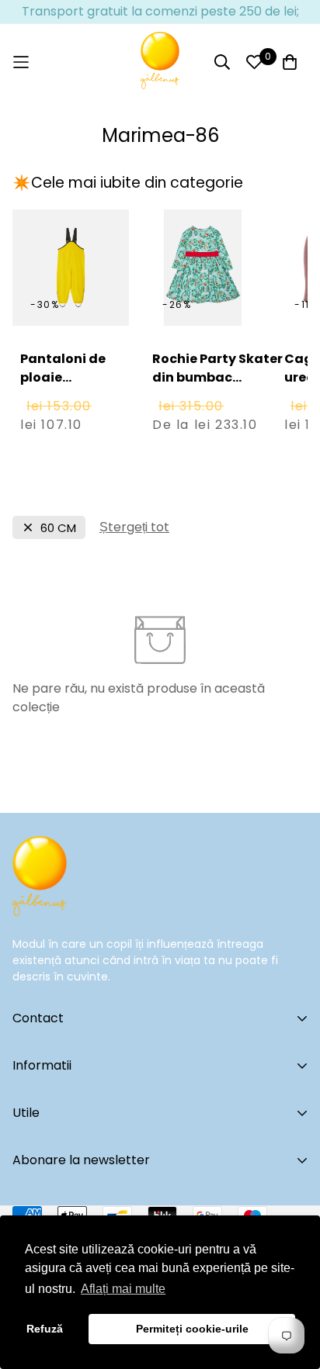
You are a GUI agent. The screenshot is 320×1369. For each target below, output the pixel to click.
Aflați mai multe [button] (123, 1288)
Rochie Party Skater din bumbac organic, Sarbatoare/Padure (217, 386)
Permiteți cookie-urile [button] (192, 1328)
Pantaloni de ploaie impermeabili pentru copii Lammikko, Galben (65, 405)
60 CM (58, 528)
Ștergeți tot (134, 527)
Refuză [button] (44, 1328)
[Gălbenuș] (160, 62)
